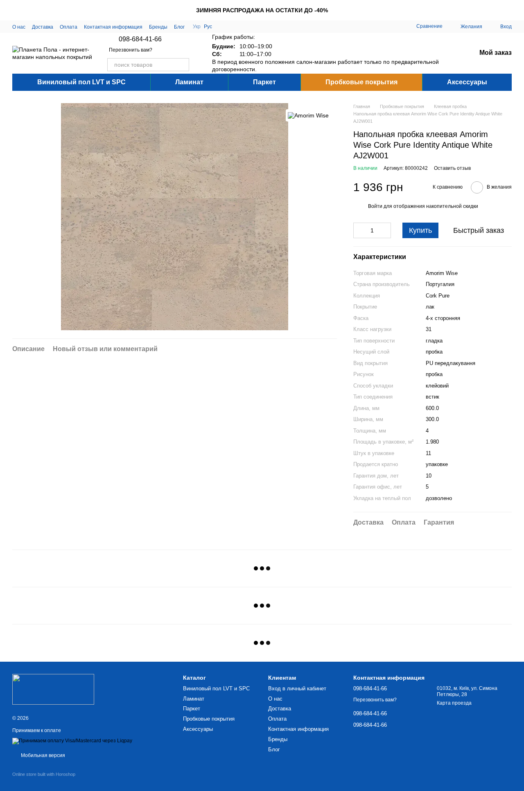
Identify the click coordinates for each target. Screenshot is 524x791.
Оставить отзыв (452, 168)
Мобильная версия (42, 755)
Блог (179, 27)
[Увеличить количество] (385, 230)
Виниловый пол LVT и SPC (81, 82)
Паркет (264, 82)
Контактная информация (113, 27)
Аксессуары (467, 82)
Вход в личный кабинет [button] (297, 688)
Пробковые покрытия (361, 82)
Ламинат (189, 82)
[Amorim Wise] (308, 115)
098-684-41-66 (140, 39)
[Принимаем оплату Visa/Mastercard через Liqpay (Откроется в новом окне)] (72, 741)
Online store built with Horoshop (43, 774)
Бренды (158, 27)
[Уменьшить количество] (359, 230)
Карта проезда (454, 703)
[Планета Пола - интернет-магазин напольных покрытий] (53, 689)
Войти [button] (375, 206)
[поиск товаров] (182, 64)
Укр (197, 26)
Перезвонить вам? (130, 50)
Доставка (42, 27)
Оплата (68, 27)
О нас (18, 27)
